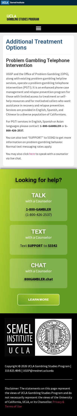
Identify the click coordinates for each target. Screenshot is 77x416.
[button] (38, 28)
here (32, 154)
